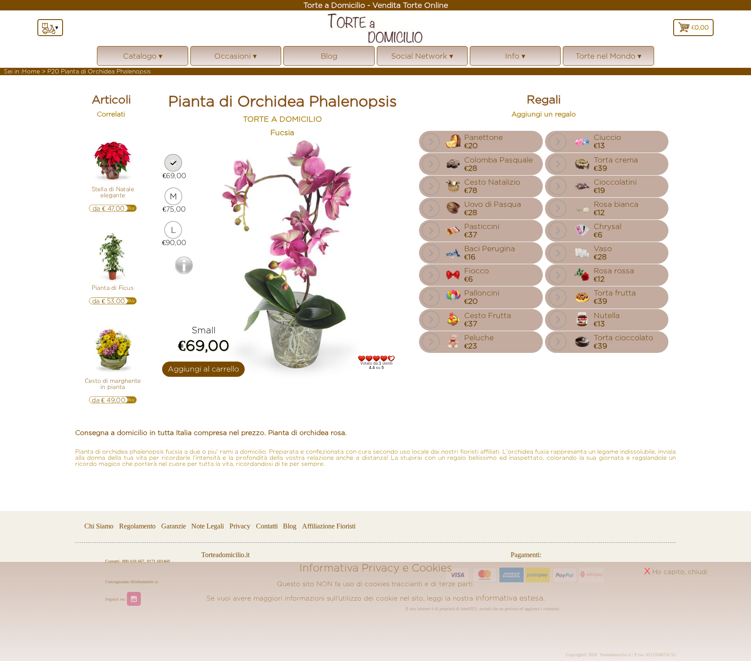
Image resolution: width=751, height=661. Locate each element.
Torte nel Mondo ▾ (608, 59)
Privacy (239, 526)
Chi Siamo (98, 526)
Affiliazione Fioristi (329, 526)
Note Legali (207, 526)
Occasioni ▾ (235, 59)
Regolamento (137, 526)
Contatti (267, 526)
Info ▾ (515, 59)
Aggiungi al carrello (203, 369)
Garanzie (173, 526)
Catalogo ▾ (142, 59)
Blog (329, 56)
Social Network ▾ (422, 59)
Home (31, 71)
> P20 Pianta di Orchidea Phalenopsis (96, 71)
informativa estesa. (510, 598)
